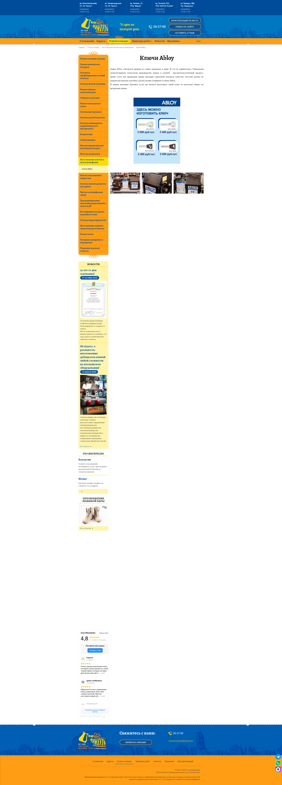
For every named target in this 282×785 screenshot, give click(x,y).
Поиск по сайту (185, 27)
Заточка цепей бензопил (92, 117)
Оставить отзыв (184, 33)
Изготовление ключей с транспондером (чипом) (92, 227)
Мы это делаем (85, 528)
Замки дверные (88, 139)
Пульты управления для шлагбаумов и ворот (92, 147)
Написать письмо (135, 742)
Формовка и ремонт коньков (90, 249)
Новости (160, 41)
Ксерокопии (86, 134)
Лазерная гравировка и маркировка (91, 241)
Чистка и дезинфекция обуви (91, 193)
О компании (87, 41)
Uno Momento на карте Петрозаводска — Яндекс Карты (94, 716)
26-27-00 (159, 26)
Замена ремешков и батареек (90, 66)
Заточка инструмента (91, 111)
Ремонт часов (86, 234)
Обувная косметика (90, 97)
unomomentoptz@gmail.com (181, 741)
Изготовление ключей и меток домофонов (92, 161)
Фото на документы (90, 153)
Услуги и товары (118, 41)
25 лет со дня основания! (88, 272)
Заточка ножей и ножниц (92, 83)
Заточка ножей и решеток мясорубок (93, 185)
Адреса (100, 41)
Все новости (84, 446)
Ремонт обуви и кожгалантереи (88, 91)
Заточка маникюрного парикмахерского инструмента (91, 126)
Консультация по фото (184, 20)
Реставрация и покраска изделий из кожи (92, 213)
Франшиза (173, 41)
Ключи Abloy (87, 169)
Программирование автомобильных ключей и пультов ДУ (93, 203)
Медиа (82, 479)
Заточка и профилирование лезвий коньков (92, 75)
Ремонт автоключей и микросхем (91, 177)
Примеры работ (141, 41)
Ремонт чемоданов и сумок (90, 105)
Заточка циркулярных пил (93, 220)
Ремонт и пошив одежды (92, 58)
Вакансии (84, 459)
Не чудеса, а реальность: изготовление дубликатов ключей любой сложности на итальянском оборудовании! (92, 357)
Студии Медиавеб (193, 770)
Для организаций (185, 761)
